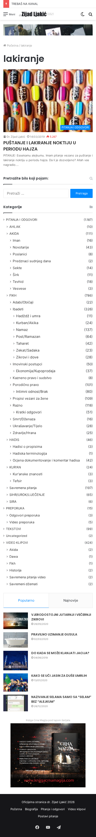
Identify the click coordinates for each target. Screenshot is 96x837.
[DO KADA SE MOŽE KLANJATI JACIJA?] (15, 660)
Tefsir (17, 481)
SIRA (13, 501)
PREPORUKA (15, 508)
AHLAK (14, 227)
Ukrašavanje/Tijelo (27, 426)
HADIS (14, 440)
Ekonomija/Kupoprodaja (35, 371)
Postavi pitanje (48, 816)
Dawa (13, 556)
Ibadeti (18, 309)
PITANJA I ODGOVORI (21, 219)
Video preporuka (21, 522)
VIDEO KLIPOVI (17, 542)
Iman (16, 240)
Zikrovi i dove (27, 357)
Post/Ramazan (28, 336)
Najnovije (70, 600)
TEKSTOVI (13, 529)
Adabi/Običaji (23, 302)
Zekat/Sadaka (28, 350)
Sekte (17, 268)
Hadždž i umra (28, 316)
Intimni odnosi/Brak (32, 391)
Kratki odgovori (29, 412)
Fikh (12, 563)
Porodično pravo (26, 385)
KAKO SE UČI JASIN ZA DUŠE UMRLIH (59, 675)
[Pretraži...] (90, 16)
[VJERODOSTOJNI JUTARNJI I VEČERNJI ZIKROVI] (15, 620)
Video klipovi (77, 809)
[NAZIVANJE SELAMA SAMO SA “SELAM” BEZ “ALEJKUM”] (15, 703)
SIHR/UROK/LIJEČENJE (27, 495)
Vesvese (19, 288)
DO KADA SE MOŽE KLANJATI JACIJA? (60, 653)
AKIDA (14, 233)
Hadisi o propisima (27, 446)
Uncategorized (16, 536)
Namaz (22, 330)
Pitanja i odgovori (53, 809)
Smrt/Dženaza (24, 419)
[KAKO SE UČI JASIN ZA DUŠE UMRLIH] (15, 682)
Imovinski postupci (27, 364)
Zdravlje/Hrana (24, 433)
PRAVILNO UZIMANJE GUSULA (54, 634)
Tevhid (18, 282)
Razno (18, 405)
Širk (16, 275)
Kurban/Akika (27, 323)
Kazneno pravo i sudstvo (32, 378)
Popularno (26, 600)
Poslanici (20, 254)
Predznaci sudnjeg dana (32, 261)
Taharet (22, 343)
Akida (13, 549)
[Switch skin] (82, 16)
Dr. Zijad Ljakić (16, 136)
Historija (15, 570)
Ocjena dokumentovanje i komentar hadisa (46, 460)
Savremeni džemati (23, 584)
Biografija (31, 809)
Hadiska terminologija (30, 453)
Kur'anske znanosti (27, 474)
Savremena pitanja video (27, 577)
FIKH (13, 295)
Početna (12, 45)
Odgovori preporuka (24, 515)
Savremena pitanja (23, 488)
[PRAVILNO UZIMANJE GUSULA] (15, 640)
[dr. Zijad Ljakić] (36, 14)
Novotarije (21, 247)
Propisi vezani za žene (30, 398)
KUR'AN (15, 467)
